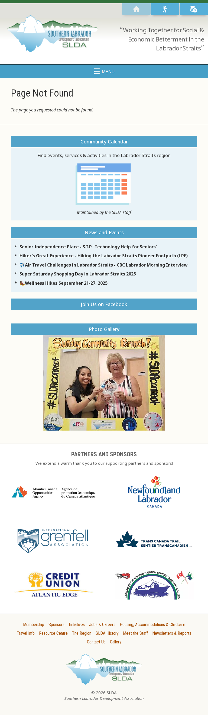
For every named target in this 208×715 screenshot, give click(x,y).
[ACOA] (54, 500)
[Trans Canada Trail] (154, 549)
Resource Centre (53, 633)
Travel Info (26, 633)
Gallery (115, 642)
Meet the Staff (135, 633)
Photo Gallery (104, 329)
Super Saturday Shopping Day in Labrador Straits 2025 (78, 274)
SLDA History (107, 633)
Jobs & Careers (102, 624)
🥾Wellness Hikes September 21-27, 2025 (64, 283)
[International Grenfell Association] (54, 554)
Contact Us (96, 642)
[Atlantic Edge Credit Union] (54, 599)
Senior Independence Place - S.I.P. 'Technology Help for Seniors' (88, 247)
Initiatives (77, 624)
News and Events (104, 232)
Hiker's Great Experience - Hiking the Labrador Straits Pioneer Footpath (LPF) (104, 256)
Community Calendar (104, 141)
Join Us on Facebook (104, 304)
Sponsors (56, 624)
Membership (33, 624)
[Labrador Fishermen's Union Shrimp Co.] (154, 602)
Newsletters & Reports (171, 633)
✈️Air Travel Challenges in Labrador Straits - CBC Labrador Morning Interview (104, 265)
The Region (81, 633)
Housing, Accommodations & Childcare (152, 624)
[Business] (194, 9)
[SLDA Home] (136, 9)
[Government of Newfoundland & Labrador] (154, 510)
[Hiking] (165, 9)
